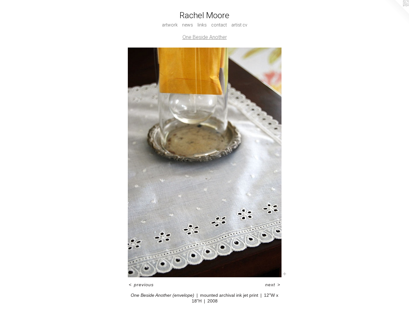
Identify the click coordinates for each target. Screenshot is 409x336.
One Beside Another (204, 37)
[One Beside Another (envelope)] (205, 162)
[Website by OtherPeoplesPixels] (396, 13)
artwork (170, 24)
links (202, 24)
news (187, 24)
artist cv (239, 24)
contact (219, 24)
